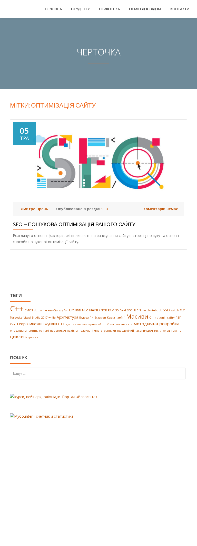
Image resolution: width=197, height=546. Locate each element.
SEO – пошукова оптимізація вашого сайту (74, 224)
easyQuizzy (55, 310)
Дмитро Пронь (35, 208)
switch (175, 310)
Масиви (137, 316)
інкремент (32, 337)
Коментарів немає (160, 208)
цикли (17, 337)
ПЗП (178, 317)
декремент (73, 324)
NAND (94, 310)
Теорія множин (30, 323)
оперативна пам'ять (24, 330)
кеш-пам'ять (124, 324)
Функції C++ (55, 323)
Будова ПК (86, 317)
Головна (53, 9)
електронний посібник (98, 324)
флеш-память (172, 330)
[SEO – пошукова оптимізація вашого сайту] (98, 161)
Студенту (80, 9)
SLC (135, 310)
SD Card (120, 310)
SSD (166, 310)
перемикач (58, 330)
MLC (85, 310)
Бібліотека (109, 9)
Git (71, 310)
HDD (78, 310)
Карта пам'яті (116, 317)
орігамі (44, 330)
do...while (40, 310)
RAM (111, 310)
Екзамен (100, 317)
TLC (182, 310)
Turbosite (16, 317)
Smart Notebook (150, 310)
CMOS (29, 310)
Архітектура (67, 317)
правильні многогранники (97, 330)
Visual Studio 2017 (35, 317)
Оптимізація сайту (161, 317)
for (66, 310)
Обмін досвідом (145, 9)
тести (158, 330)
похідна (72, 330)
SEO (104, 208)
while (52, 317)
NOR (104, 310)
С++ (12, 324)
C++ (17, 308)
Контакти (179, 9)
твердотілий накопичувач (135, 330)
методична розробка (157, 324)
